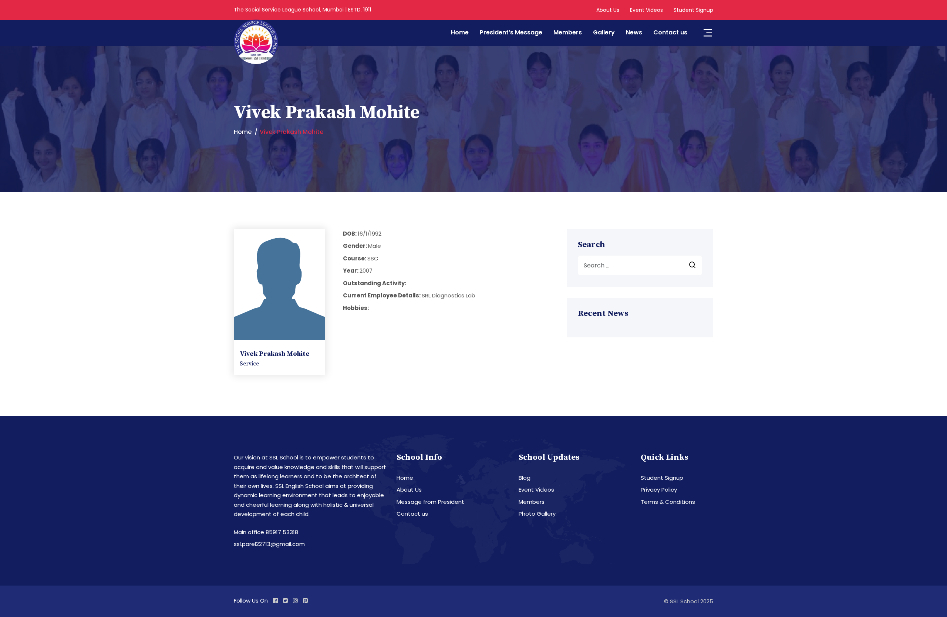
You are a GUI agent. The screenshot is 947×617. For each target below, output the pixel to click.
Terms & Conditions (668, 502)
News (634, 32)
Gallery (604, 32)
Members (567, 32)
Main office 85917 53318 (266, 532)
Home (460, 32)
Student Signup (693, 10)
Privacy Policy (659, 489)
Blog (524, 478)
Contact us (670, 32)
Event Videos (646, 10)
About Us (607, 10)
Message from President (430, 502)
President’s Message (511, 32)
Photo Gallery (537, 513)
